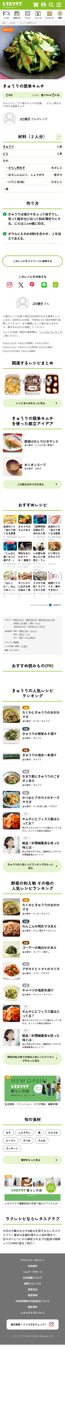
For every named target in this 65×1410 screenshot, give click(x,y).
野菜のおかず (19, 620)
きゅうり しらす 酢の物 (28, 347)
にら (5, 153)
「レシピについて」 (49, 332)
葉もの (21, 634)
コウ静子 (24, 119)
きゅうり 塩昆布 (29, 350)
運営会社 (32, 1289)
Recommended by (40, 604)
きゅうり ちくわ (10, 343)
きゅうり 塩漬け (46, 347)
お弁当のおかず (20, 626)
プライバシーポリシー (32, 1260)
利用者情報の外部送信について (33, 1301)
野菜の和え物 (31, 620)
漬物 (31, 623)
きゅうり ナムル (10, 347)
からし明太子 (16, 168)
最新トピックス (32, 1283)
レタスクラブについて (32, 1312)
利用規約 (32, 1266)
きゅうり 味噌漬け (26, 343)
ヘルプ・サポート (32, 1272)
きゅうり (8, 146)
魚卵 (21, 637)
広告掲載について (32, 1277)
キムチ (38, 623)
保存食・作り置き (20, 623)
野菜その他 (23, 631)
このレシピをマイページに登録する (32, 261)
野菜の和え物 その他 (47, 620)
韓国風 (16, 642)
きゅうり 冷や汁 (42, 343)
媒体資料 (32, 1307)
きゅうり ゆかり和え (12, 350)
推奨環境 (32, 1295)
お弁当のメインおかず (36, 626)
